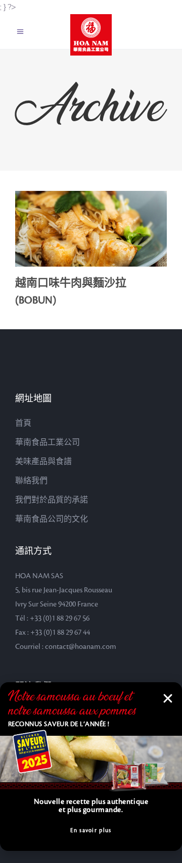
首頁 (23, 423)
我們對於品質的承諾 (51, 499)
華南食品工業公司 (47, 442)
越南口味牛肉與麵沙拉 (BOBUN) (70, 292)
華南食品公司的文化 (51, 519)
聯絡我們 (31, 480)
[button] (168, 698)
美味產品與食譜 (43, 461)
